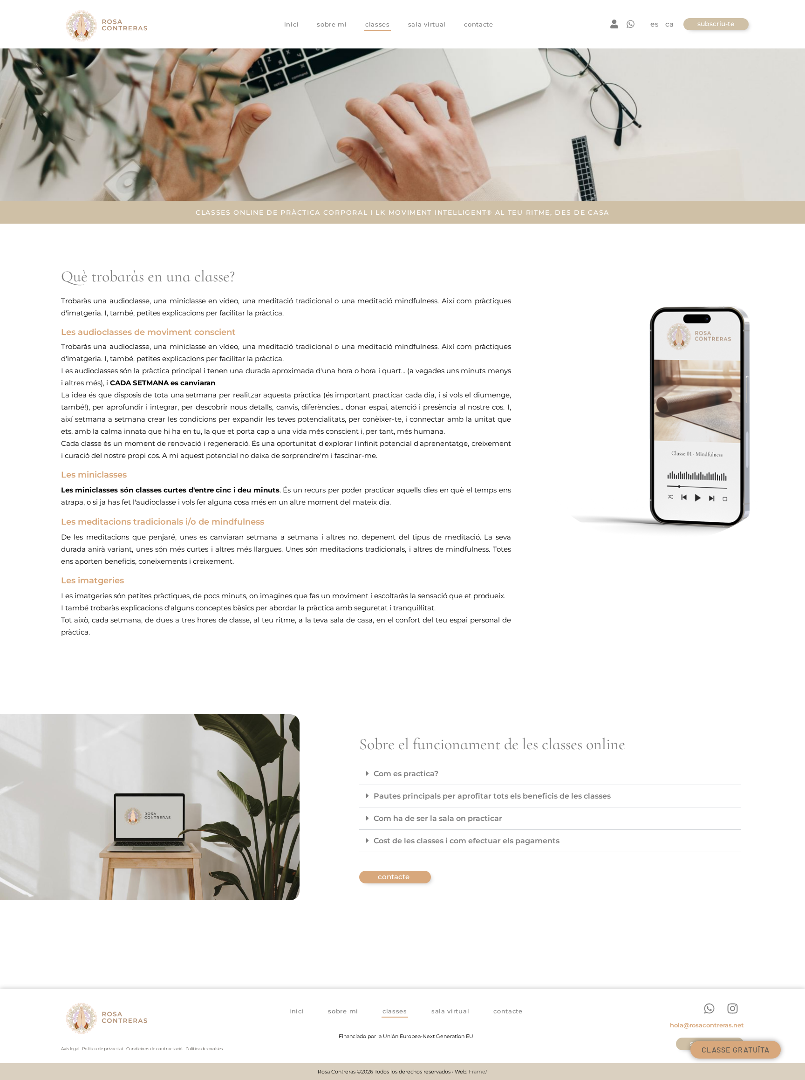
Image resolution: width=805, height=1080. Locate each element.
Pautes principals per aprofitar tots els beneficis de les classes (492, 796)
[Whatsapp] (709, 1008)
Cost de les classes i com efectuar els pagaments (466, 840)
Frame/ (478, 1071)
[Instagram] (732, 1008)
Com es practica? (406, 773)
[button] (550, 774)
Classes (377, 24)
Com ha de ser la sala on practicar (438, 818)
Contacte (478, 24)
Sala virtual (427, 24)
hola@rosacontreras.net (707, 1025)
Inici (291, 24)
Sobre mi (332, 24)
